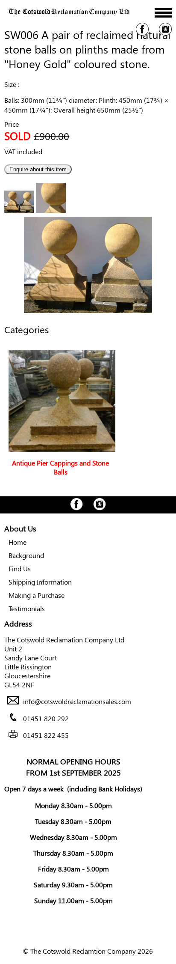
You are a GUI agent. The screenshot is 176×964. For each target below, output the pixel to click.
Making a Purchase (37, 595)
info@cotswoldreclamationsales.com (77, 701)
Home (17, 541)
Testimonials (27, 608)
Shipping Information (40, 581)
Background (26, 555)
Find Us (20, 568)
